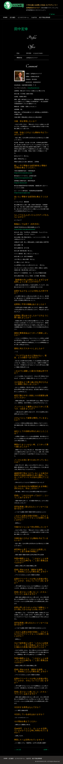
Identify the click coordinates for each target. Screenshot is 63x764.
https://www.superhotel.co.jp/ (23, 178)
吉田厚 (46, 749)
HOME (5, 17)
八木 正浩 (17, 749)
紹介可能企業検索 (44, 17)
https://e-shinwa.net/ (20, 183)
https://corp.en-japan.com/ (22, 193)
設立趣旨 (12, 17)
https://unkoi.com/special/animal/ (24, 229)
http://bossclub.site (33, 88)
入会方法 (34, 17)
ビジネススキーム (23, 17)
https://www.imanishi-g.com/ (23, 173)
